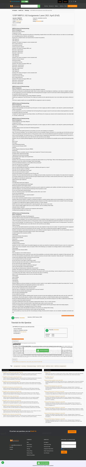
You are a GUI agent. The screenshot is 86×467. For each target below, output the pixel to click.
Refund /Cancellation (31, 455)
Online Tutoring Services (48, 450)
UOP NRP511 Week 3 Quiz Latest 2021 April (10, 396)
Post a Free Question (15, 1)
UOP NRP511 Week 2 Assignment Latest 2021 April (11, 405)
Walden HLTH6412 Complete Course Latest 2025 (53, 380)
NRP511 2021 (49, 366)
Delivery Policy (30, 452)
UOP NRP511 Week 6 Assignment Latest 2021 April (11, 391)
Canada (11, 449)
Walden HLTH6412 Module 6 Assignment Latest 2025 (54, 391)
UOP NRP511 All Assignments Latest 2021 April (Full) (12, 387)
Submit (64, 452)
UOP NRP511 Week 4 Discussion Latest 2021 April (11, 400)
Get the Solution (43, 350)
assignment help (47, 372)
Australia (11, 447)
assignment (17, 366)
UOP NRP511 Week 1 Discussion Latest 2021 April (11, 414)
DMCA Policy (29, 444)
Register (65, 1)
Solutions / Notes (63, 6)
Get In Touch (72, 431)
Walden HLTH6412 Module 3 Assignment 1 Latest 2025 (54, 418)
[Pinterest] (73, 1)
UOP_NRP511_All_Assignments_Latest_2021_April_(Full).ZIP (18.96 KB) (27, 361)
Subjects (56, 6)
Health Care (18, 21)
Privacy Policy (29, 450)
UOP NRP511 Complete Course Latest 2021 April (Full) (12, 372)
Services (46, 6)
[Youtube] (75, 1)
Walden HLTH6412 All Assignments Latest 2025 (53, 385)
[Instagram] (71, 1)
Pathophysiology (31, 366)
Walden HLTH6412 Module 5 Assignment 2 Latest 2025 (54, 401)
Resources (51, 6)
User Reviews (46, 452)
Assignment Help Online (48, 448)
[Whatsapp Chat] (2, 462)
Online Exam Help (47, 444)
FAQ (28, 442)
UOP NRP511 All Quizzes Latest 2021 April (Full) (11, 381)
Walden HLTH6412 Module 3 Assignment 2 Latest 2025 (54, 413)
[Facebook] (69, 1)
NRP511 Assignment (60, 366)
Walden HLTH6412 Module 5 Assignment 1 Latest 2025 (54, 407)
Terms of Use (29, 446)
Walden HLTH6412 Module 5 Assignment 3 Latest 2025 (54, 396)
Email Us (33, 431)
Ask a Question (72, 6)
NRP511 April (41, 366)
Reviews (24, 1)
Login (60, 1)
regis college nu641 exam (49, 376)
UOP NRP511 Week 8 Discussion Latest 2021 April (11, 409)
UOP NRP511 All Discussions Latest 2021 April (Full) (12, 376)
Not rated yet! (23, 331)
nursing (24, 366)
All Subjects (46, 442)
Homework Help (47, 446)
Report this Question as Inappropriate (68, 315)
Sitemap (28, 448)
